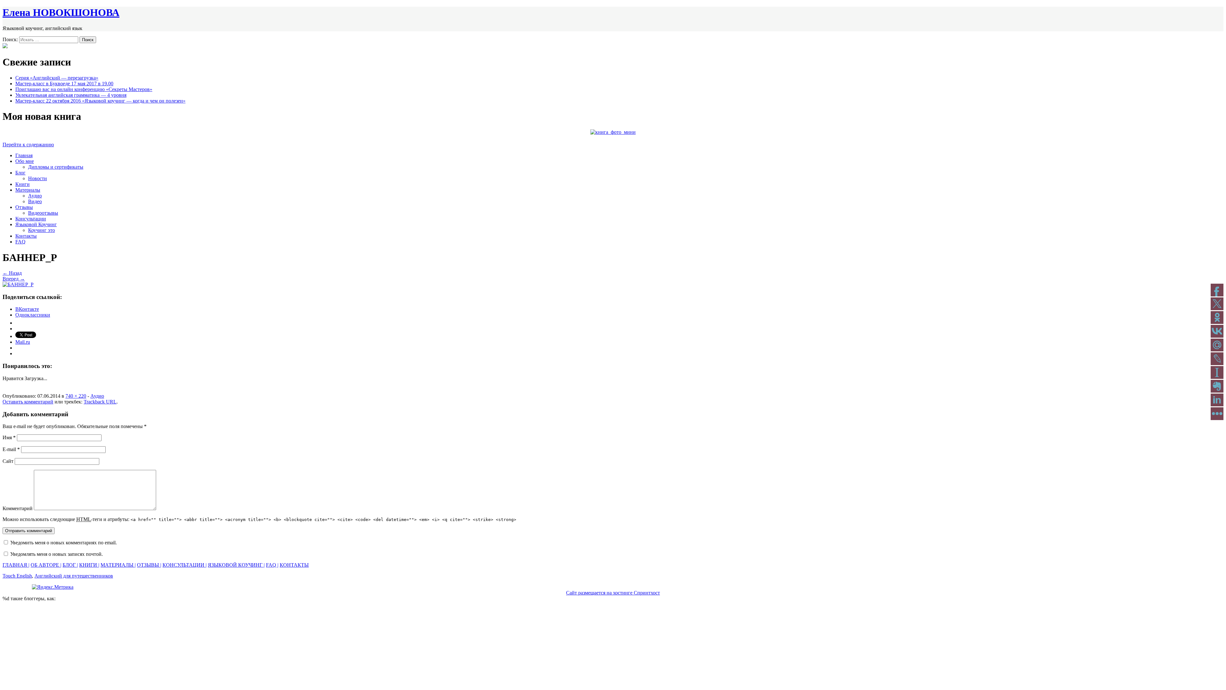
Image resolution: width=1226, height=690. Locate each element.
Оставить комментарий (28, 401)
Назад (12, 273)
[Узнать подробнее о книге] (613, 132)
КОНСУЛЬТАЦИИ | (185, 565)
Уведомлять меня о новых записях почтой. (56, 554)
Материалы (27, 190)
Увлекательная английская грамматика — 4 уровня (70, 95)
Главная (24, 155)
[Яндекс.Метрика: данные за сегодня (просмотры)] (52, 587)
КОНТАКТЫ (294, 565)
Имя (9, 437)
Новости (37, 178)
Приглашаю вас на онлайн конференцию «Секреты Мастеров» (83, 89)
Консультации (30, 218)
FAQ (20, 241)
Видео (35, 201)
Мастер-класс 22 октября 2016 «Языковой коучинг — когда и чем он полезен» (100, 100)
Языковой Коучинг (36, 224)
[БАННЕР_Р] (18, 284)
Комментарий (18, 508)
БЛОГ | (70, 565)
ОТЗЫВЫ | (149, 565)
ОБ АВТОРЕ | (46, 565)
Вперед (14, 278)
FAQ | (272, 565)
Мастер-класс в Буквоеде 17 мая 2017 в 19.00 (64, 83)
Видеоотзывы (43, 213)
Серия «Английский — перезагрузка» (56, 77)
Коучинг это (41, 230)
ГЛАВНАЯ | (16, 565)
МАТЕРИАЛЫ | (118, 565)
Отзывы (24, 207)
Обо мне (24, 161)
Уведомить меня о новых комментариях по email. (63, 542)
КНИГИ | (89, 565)
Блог (20, 172)
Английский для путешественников (73, 576)
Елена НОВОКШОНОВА (61, 12)
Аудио (35, 195)
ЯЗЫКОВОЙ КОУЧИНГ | (236, 565)
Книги (22, 184)
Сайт (8, 461)
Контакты (26, 236)
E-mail (11, 449)
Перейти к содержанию (28, 144)
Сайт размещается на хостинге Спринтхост (613, 592)
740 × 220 (75, 396)
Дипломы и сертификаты (55, 167)
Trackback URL (100, 401)
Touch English (17, 576)
